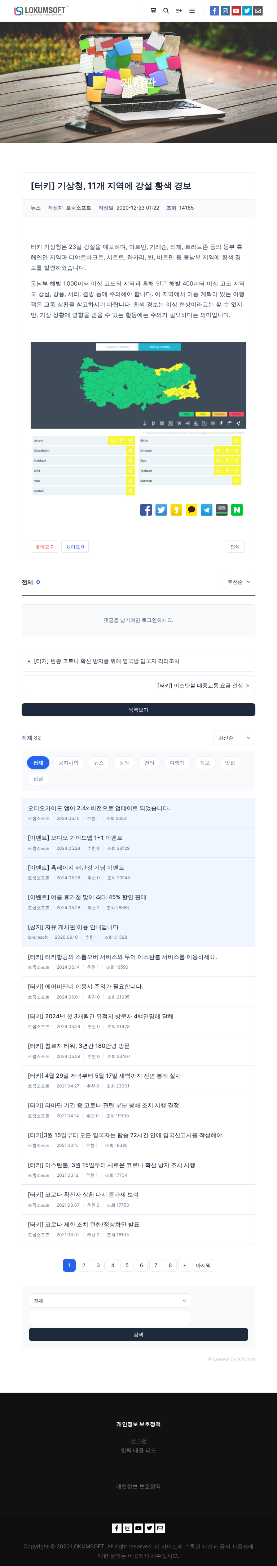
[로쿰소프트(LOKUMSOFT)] (41, 11)
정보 (205, 762)
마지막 (203, 1265)
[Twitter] (247, 10)
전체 (38, 762)
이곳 (133, 1555)
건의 (149, 762)
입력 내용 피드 (138, 1450)
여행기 (177, 762)
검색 (138, 1334)
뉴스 (99, 762)
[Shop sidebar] (153, 10)
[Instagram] (225, 10)
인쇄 (235, 546)
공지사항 (68, 762)
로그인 (149, 620)
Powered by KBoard (231, 1359)
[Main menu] (192, 10)
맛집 (230, 762)
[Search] (166, 10)
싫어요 (75, 546)
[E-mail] (258, 10)
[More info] (179, 10)
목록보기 (138, 709)
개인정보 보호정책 (138, 1486)
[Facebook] (214, 10)
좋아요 (44, 546)
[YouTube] (236, 10)
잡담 (38, 778)
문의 (124, 762)
